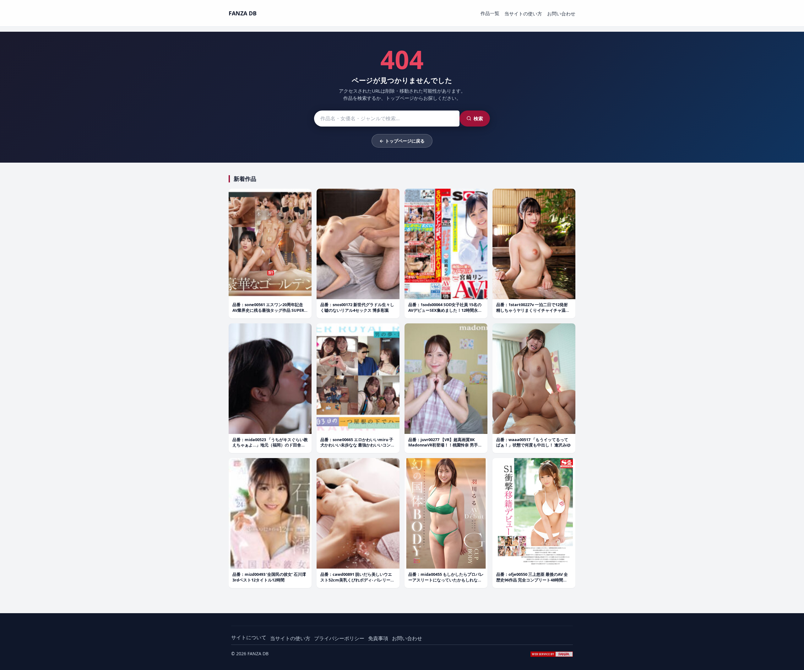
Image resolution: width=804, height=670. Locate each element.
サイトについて (248, 637)
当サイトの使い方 (523, 13)
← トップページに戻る (402, 141)
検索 (478, 118)
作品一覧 (490, 13)
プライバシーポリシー (339, 638)
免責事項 (378, 638)
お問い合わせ (561, 13)
